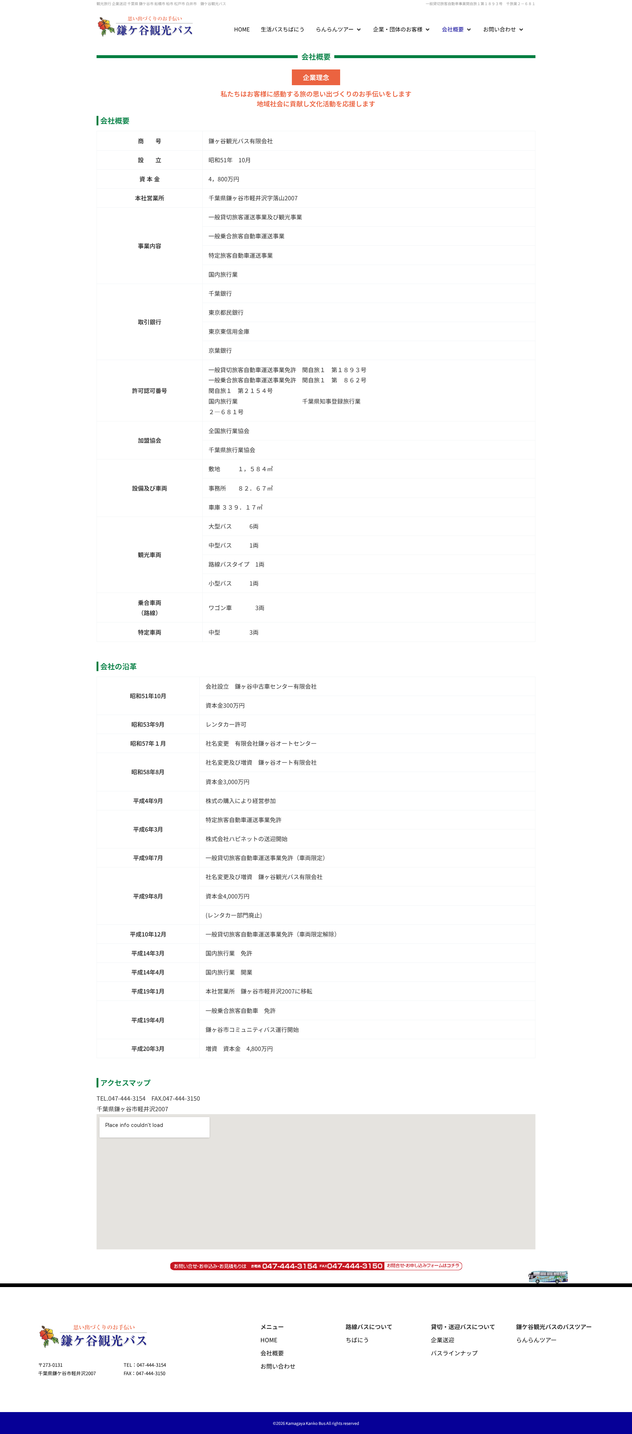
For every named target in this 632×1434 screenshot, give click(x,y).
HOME (268, 1339)
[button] (339, 29)
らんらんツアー (536, 1339)
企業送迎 (442, 1339)
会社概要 (272, 1352)
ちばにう (357, 1339)
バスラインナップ (454, 1352)
